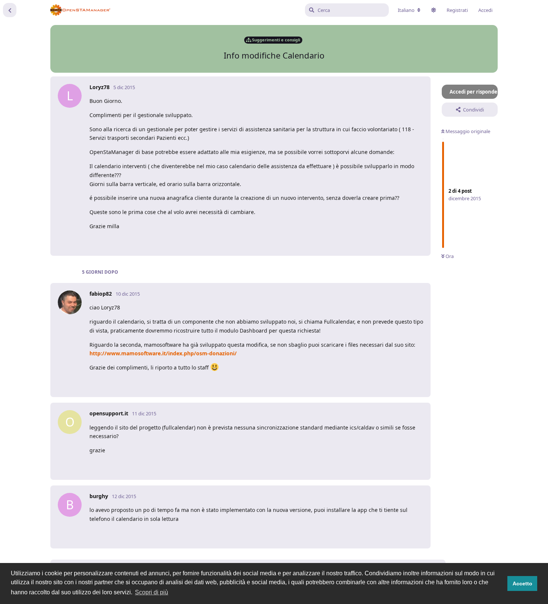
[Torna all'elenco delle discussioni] (9, 10)
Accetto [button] (522, 583)
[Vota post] (372, 241)
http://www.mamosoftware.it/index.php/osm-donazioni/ (163, 353)
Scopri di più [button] (151, 592)
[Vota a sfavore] (389, 241)
